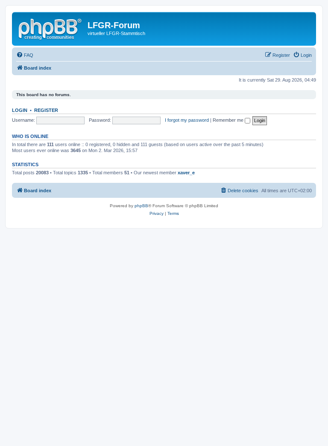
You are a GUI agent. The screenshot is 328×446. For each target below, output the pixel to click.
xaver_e (186, 172)
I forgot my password (187, 120)
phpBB (141, 205)
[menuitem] (24, 55)
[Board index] (51, 27)
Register (46, 110)
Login (19, 110)
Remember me (229, 120)
